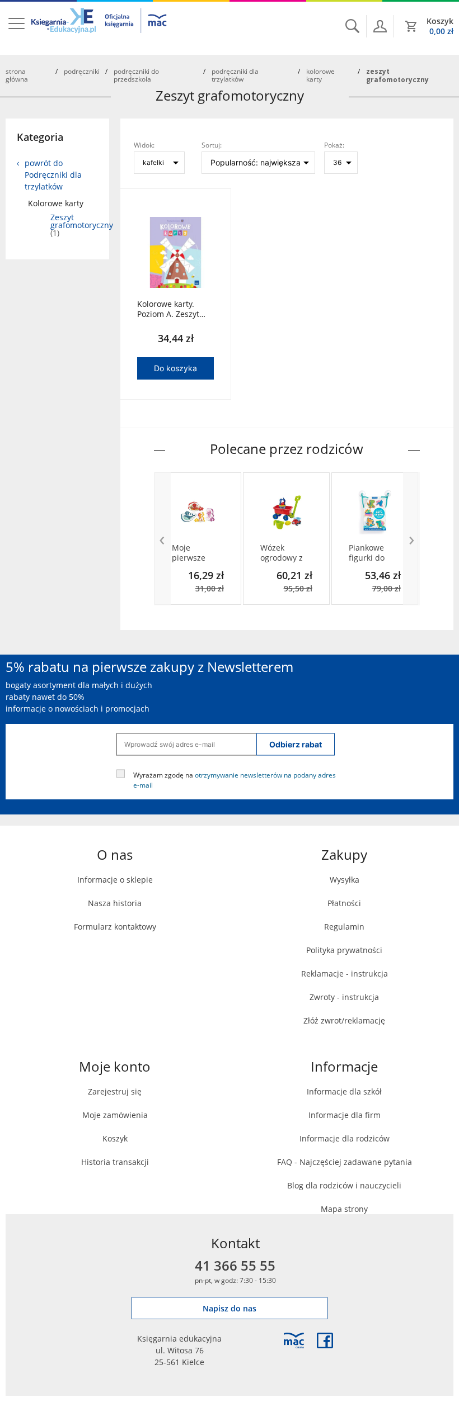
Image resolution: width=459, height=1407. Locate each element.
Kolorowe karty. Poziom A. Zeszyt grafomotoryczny (168, 309)
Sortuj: (212, 145)
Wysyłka (344, 879)
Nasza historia (115, 903)
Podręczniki (82, 71)
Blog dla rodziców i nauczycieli (344, 1185)
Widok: (144, 145)
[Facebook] (325, 1340)
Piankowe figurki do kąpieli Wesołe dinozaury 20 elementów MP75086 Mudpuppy (373, 553)
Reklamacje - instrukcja (344, 973)
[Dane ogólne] (380, 26)
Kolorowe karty (320, 75)
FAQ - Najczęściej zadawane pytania (344, 1162)
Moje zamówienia (115, 1115)
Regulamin (344, 926)
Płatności (344, 903)
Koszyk (115, 1138)
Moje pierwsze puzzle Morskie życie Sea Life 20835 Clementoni (197, 553)
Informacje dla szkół (344, 1091)
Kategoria (40, 137)
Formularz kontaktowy (115, 926)
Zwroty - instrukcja (344, 997)
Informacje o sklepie (115, 879)
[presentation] (162, 538)
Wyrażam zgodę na (234, 779)
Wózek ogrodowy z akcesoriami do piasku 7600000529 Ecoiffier (282, 553)
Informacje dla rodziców (344, 1138)
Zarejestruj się (115, 1091)
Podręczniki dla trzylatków (235, 75)
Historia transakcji (115, 1162)
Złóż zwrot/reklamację (344, 1020)
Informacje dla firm (344, 1115)
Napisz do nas (229, 1308)
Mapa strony (344, 1209)
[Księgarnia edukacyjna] (294, 1340)
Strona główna (17, 75)
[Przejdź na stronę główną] (99, 27)
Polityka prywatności (344, 950)
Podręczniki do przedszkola (136, 75)
